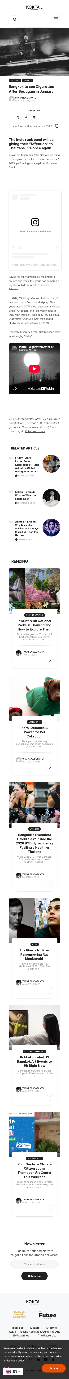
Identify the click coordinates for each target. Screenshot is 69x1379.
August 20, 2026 (31, 984)
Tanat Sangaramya (33, 652)
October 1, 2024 (24, 539)
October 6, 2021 (31, 762)
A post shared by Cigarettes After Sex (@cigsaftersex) (39, 264)
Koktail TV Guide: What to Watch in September (25, 495)
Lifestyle (51, 1327)
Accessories (35, 722)
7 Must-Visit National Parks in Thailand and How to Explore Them (34, 625)
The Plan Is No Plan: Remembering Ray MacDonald (34, 954)
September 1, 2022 (25, 503)
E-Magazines (21, 1335)
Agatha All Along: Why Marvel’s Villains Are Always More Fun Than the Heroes (27, 528)
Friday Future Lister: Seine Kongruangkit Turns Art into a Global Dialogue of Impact (27, 464)
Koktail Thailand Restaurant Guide (29, 1331)
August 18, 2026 (31, 1202)
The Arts (27, 80)
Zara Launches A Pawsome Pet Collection (35, 732)
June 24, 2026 (29, 655)
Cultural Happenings (34, 1051)
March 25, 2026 (30, 877)
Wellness (34, 829)
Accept (53, 1368)
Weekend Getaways (34, 615)
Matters (34, 1327)
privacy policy (17, 1360)
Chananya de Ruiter (26, 98)
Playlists (14, 80)
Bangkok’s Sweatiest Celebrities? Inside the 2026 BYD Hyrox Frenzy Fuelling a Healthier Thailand (34, 843)
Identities (17, 1327)
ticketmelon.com (35, 431)
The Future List (47, 1335)
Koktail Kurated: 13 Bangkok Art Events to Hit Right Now (34, 1061)
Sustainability (34, 1158)
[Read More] (50, 661)
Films (34, 944)
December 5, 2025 (25, 475)
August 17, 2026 (30, 1091)
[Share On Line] (34, 117)
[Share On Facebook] (26, 117)
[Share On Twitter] (18, 117)
